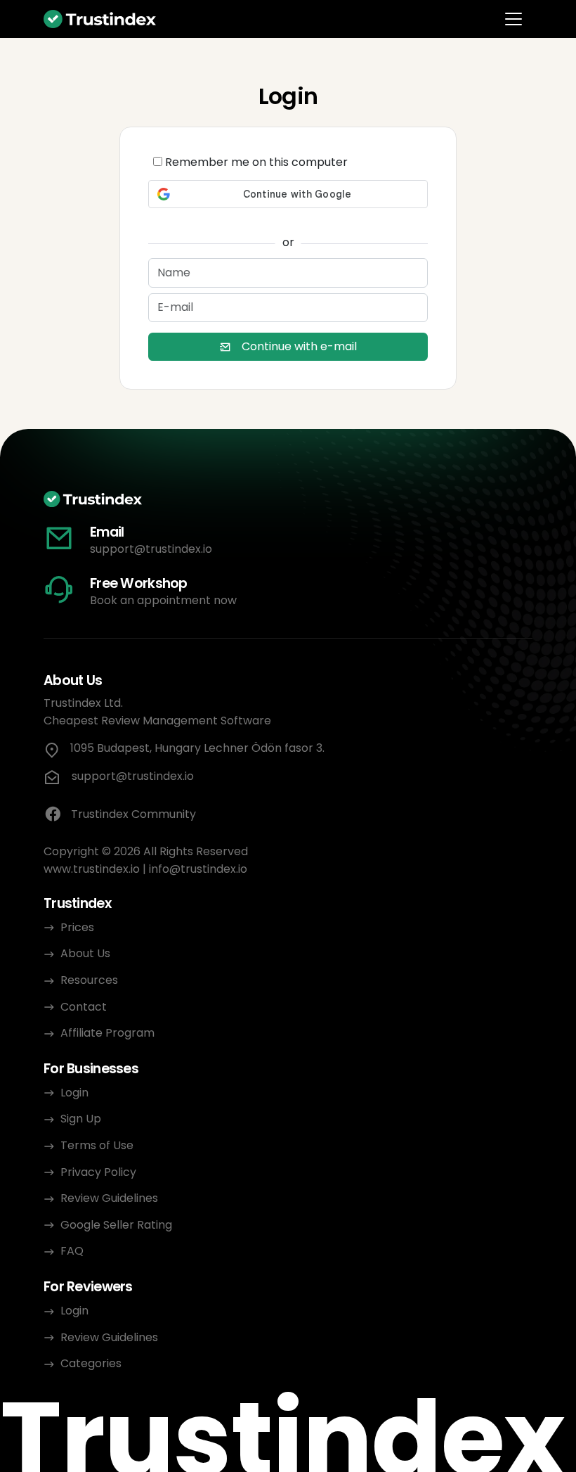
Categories (91, 1363)
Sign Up (80, 1119)
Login (74, 1092)
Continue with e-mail (299, 346)
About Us (85, 953)
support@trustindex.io (151, 549)
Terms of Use (96, 1145)
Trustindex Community (133, 814)
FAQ (72, 1251)
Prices (77, 927)
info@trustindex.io (198, 869)
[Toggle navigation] (513, 19)
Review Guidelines (109, 1198)
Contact (83, 1007)
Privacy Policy (98, 1172)
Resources (89, 980)
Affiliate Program (107, 1033)
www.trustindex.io (92, 869)
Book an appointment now (163, 600)
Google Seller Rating (116, 1225)
